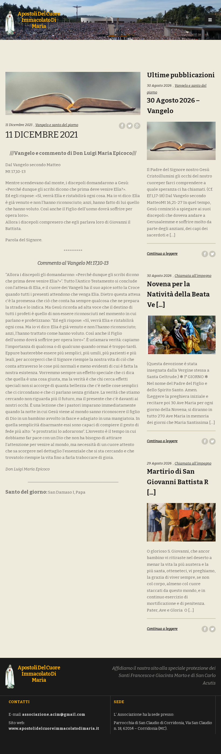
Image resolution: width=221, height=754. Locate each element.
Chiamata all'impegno (193, 276)
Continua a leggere (162, 254)
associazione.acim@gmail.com (53, 714)
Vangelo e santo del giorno (56, 125)
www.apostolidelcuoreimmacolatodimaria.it (54, 728)
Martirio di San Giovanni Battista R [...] (178, 482)
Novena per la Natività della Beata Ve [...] (178, 294)
